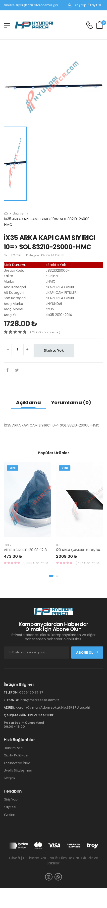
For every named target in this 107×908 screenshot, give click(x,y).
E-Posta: (11, 699)
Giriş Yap (80, 5)
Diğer (7, 545)
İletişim (9, 778)
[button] (51, 576)
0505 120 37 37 (31, 692)
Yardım (9, 814)
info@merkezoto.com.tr (39, 699)
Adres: (9, 707)
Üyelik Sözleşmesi (18, 770)
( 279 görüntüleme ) (45, 332)
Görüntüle (38, 534)
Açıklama (28, 402)
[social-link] (49, 877)
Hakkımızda (13, 748)
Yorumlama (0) (71, 402)
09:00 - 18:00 (24, 724)
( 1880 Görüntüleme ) (37, 562)
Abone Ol (84, 652)
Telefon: (11, 692)
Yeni (12, 468)
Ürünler (19, 213)
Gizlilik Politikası (16, 755)
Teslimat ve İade (17, 763)
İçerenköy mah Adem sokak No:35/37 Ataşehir (53, 707)
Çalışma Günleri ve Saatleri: (29, 715)
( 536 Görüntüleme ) (89, 562)
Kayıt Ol (95, 5)
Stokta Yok (54, 350)
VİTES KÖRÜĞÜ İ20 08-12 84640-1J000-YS (38, 549)
